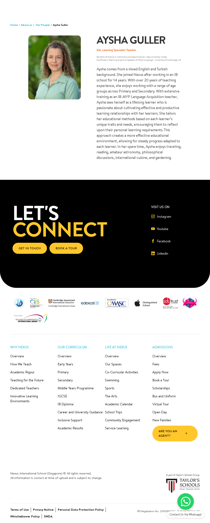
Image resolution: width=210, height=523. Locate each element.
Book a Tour (160, 380)
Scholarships (161, 388)
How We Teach (21, 364)
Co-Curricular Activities (121, 372)
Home (14, 25)
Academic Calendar (119, 404)
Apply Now (160, 372)
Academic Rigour (22, 372)
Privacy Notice (43, 509)
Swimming (112, 380)
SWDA (48, 516)
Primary (63, 372)
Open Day (159, 412)
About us (26, 25)
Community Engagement (122, 420)
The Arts (111, 396)
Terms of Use (19, 509)
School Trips (113, 412)
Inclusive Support (70, 420)
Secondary (65, 380)
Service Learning (117, 428)
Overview (17, 356)
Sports (109, 388)
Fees (155, 364)
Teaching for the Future (27, 380)
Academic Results (70, 428)
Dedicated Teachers (24, 388)
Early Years (65, 364)
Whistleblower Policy (25, 516)
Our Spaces (113, 364)
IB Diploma (65, 404)
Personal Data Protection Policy (81, 509)
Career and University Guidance (80, 412)
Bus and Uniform (164, 396)
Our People (43, 25)
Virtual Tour (160, 404)
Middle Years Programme (76, 388)
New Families (161, 420)
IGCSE (62, 396)
